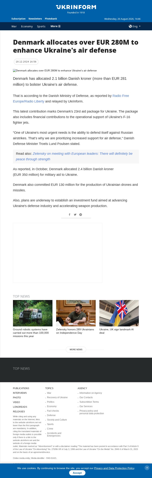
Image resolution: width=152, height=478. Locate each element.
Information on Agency (91, 393)
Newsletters (35, 18)
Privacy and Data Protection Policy (114, 468)
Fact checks (53, 411)
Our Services (86, 406)
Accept (77, 472)
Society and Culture (57, 419)
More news (76, 349)
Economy (27, 26)
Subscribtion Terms (89, 402)
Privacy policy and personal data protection (92, 412)
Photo (17, 397)
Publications (21, 388)
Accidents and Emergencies (54, 434)
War (14, 26)
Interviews (20, 393)
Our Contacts (86, 397)
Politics (50, 402)
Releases (19, 411)
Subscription (18, 18)
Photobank (51, 18)
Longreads (20, 407)
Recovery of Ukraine (57, 397)
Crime (50, 428)
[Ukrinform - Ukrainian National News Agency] (76, 7)
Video (16, 402)
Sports (41, 26)
